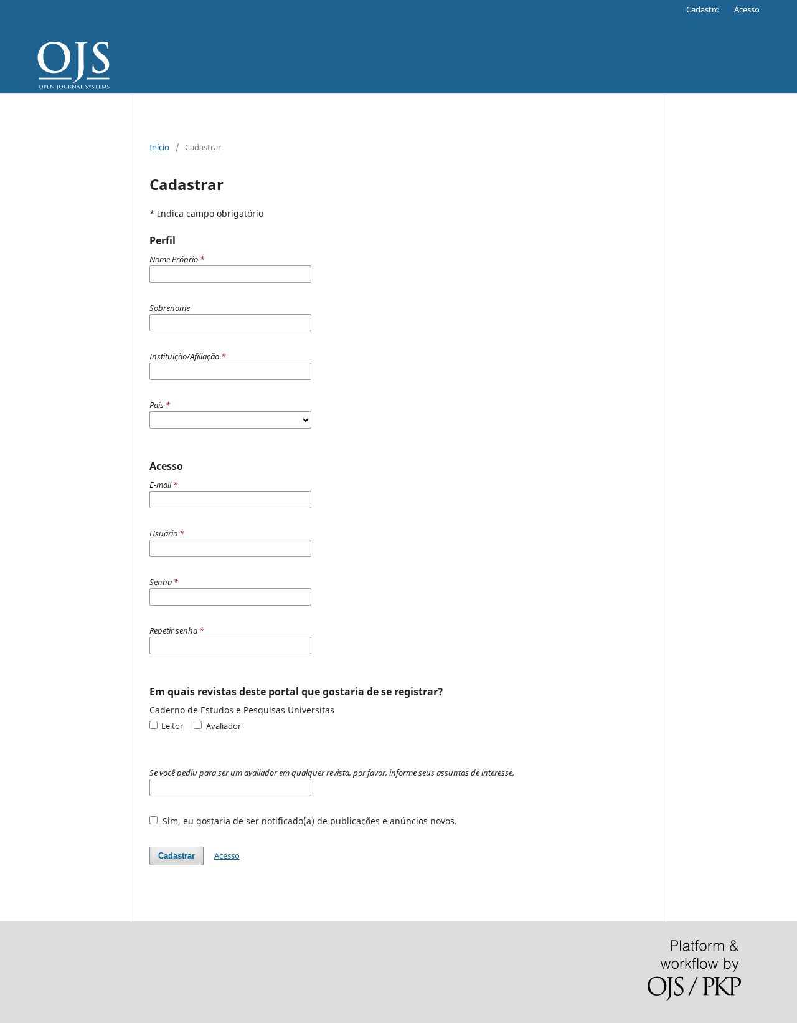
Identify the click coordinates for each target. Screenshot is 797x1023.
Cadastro (703, 9)
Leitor (171, 725)
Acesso (747, 9)
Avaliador (222, 725)
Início (159, 147)
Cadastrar (176, 855)
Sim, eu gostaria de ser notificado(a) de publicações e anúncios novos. (308, 821)
